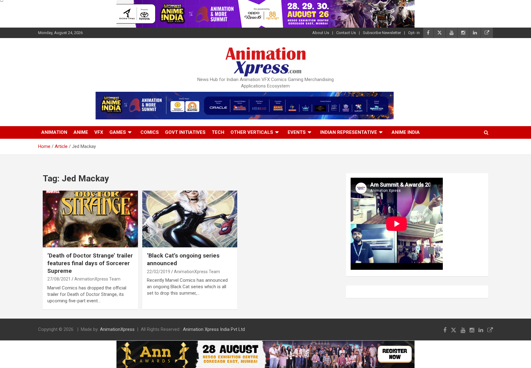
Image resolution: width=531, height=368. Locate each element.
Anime (80, 132)
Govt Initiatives (185, 132)
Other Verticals (251, 132)
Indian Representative (348, 132)
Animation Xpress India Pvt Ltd (214, 329)
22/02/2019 (158, 271)
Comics (149, 132)
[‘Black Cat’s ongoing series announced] (190, 219)
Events (297, 132)
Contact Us (346, 32)
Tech (218, 132)
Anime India (405, 132)
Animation (54, 132)
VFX (98, 132)
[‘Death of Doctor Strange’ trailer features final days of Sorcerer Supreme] (90, 219)
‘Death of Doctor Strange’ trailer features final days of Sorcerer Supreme (90, 263)
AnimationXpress (117, 329)
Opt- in (414, 32)
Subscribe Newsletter (382, 32)
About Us (320, 32)
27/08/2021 (59, 279)
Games (117, 132)
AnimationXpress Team (97, 279)
